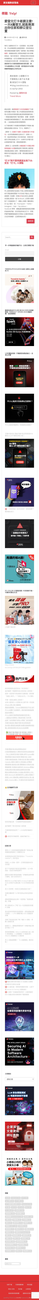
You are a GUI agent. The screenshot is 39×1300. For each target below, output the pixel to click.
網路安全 (19, 1229)
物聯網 (27, 1223)
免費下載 (9, 1285)
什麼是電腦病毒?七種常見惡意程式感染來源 (19, 752)
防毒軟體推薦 (19, 1285)
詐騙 (9, 1238)
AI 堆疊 (8, 994)
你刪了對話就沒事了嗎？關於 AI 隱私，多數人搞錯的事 (19, 921)
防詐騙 (20, 1289)
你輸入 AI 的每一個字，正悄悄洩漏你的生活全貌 (19, 863)
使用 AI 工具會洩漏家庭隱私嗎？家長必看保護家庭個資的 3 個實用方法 (19, 851)
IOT (21, 1207)
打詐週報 (26, 1220)
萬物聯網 (17, 1235)
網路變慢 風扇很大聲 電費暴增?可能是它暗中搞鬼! (22, 764)
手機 (8, 1220)
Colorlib (18, 1298)
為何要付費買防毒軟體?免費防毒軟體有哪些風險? (21, 725)
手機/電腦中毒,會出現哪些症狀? (15, 749)
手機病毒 (17, 1220)
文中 (20, 196)
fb (8, 1207)
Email (7, 250)
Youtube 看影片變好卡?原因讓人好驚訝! (18, 762)
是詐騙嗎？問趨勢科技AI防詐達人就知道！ (19, 691)
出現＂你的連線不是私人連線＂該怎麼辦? (19, 720)
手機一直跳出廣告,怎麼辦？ (14, 700)
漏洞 (9, 1223)
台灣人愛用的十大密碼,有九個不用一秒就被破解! (21, 702)
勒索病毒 (10, 1213)
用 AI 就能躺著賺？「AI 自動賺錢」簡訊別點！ (19, 941)
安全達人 (28, 1217)
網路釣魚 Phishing (22, 1232)
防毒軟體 (10, 1251)
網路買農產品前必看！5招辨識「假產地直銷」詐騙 (19, 900)
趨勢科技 (20, 1248)
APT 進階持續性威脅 (13, 1204)
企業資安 (19, 1210)
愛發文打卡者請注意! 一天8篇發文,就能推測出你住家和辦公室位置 (19, 26)
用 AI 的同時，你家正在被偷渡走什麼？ (18, 889)
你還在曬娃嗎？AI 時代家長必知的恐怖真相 (19, 894)
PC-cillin (9, 1210)
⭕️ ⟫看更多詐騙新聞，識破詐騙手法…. (18, 836)
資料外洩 (10, 1248)
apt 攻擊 (9, 1201)
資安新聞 (10, 1242)
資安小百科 (11, 1289)
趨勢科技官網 (27, 1293)
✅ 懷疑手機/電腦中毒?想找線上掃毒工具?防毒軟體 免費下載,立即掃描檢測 (19, 733)
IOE (14, 1207)
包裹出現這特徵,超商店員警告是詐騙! (17, 770)
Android (15, 1198)
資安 (17, 1238)
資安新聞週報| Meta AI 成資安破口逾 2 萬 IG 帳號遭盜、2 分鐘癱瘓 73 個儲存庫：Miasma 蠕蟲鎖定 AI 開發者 (19, 934)
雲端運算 (27, 1251)
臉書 (8, 1235)
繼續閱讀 (30, 221)
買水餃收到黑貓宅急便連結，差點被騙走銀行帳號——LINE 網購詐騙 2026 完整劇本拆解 (19, 913)
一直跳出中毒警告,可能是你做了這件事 (18, 718)
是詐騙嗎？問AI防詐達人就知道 (15, 826)
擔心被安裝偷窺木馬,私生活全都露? (17, 728)
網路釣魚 (10, 1232)
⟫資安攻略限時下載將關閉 (20, 994)
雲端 (18, 1251)
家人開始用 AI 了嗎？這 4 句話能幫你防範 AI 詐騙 (19, 906)
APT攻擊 (19, 1201)
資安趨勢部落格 (10, 2)
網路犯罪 (29, 1229)
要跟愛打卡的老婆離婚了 (22, 109)
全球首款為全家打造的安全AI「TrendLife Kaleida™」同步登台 (19, 857)
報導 (5, 53)
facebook (26, 1204)
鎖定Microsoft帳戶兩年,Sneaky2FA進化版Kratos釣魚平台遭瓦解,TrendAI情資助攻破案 (19, 883)
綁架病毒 (10, 1229)
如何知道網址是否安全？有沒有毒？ (17, 688)
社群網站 (23, 1226)
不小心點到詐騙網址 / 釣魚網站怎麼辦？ (18, 425)
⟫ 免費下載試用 (10, 627)
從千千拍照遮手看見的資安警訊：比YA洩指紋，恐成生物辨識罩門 (19, 870)
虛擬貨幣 (26, 1235)
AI (8, 1198)
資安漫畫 (23, 1245)
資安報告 (25, 1238)
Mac (28, 1207)
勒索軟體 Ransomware (14, 1217)
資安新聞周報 (21, 1242)
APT (25, 1198)
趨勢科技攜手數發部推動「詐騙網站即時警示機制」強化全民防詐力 (19, 876)
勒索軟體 (20, 1213)
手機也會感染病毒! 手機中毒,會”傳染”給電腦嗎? (21, 759)
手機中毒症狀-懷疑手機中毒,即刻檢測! (18, 723)
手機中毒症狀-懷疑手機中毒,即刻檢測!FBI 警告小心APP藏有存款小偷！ (19, 435)
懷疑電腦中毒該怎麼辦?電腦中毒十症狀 (18, 757)
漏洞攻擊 (18, 1223)
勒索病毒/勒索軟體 (13, 1293)
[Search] (32, 237)
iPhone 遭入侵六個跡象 (13, 705)
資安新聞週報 (11, 1245)
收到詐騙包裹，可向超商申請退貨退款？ (18, 822)
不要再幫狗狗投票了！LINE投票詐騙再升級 (19, 831)
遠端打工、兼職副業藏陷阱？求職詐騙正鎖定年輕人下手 (19, 927)
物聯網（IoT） (11, 1226)
